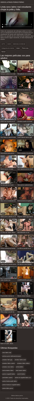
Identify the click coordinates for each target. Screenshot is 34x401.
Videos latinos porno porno (12, 2)
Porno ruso (25, 48)
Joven (18, 48)
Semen (3, 51)
